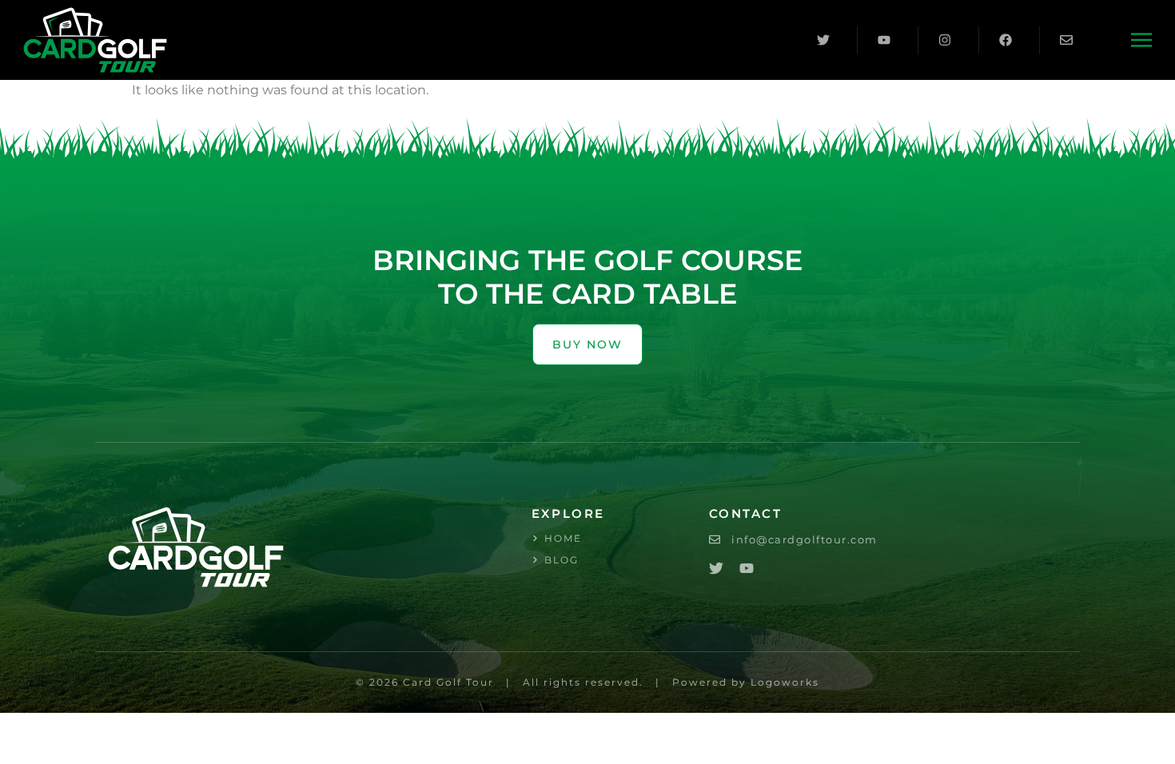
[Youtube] (746, 568)
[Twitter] (716, 568)
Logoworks (785, 682)
